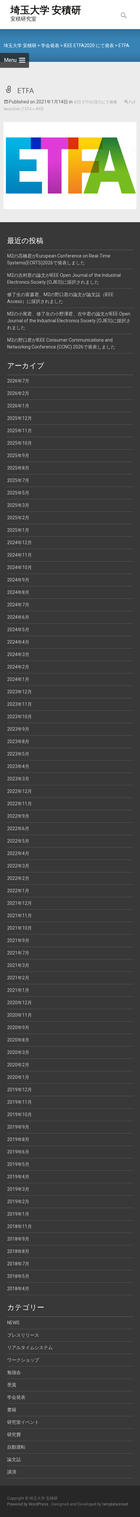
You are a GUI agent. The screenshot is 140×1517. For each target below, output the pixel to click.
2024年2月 (18, 666)
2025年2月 (18, 517)
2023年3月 (18, 778)
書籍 (11, 1409)
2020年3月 (18, 1052)
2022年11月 (19, 803)
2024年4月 (18, 642)
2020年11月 (19, 1015)
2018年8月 (18, 1251)
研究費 (14, 1434)
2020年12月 (19, 1002)
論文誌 (14, 1459)
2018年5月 (18, 1276)
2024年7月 (18, 604)
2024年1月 (18, 679)
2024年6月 (18, 617)
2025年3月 (18, 505)
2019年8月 (18, 1139)
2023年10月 (19, 716)
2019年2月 (18, 1201)
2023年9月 (18, 729)
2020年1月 (18, 1077)
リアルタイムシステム (30, 1347)
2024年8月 (18, 592)
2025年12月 (19, 418)
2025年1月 (18, 530)
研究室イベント (23, 1422)
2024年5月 (18, 629)
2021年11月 (19, 915)
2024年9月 (18, 579)
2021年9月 (18, 940)
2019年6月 (18, 1151)
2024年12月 (19, 542)
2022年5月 (18, 841)
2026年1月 (18, 405)
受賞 (11, 1384)
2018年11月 (19, 1226)
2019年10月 (19, 1114)
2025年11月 (19, 430)
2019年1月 (18, 1214)
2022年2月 (18, 878)
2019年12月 (19, 1089)
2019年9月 (18, 1127)
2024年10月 (19, 567)
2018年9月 (18, 1238)
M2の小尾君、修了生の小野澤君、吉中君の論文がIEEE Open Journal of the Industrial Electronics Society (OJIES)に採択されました (69, 320)
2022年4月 (18, 853)
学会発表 (16, 1397)
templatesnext (115, 1504)
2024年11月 (19, 555)
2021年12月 (19, 903)
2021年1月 (18, 990)
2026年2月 (18, 393)
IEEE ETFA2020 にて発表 (95, 102)
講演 (11, 1471)
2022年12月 (19, 791)
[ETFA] (70, 165)
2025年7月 (18, 480)
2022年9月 (18, 816)
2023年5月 (18, 754)
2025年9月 (18, 455)
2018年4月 (18, 1288)
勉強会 (14, 1372)
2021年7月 (18, 952)
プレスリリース (23, 1335)
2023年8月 (18, 741)
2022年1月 (18, 890)
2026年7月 (18, 381)
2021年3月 (18, 965)
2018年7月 (18, 1263)
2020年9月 (18, 1027)
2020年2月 (18, 1064)
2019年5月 (18, 1164)
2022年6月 (18, 828)
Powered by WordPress (28, 1504)
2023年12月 (19, 691)
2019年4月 (18, 1176)
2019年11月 (19, 1102)
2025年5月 (18, 492)
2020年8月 (18, 1040)
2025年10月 (19, 443)
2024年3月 (18, 654)
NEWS (13, 1322)
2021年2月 (18, 977)
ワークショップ (23, 1360)
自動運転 (16, 1447)
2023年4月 (18, 766)
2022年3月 (18, 865)
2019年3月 (18, 1189)
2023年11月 (19, 704)
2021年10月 (19, 928)
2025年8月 (18, 468)
